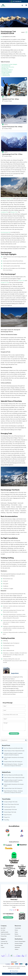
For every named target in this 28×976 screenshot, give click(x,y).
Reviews (16, 934)
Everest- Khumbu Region (20, 941)
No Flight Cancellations (7, 72)
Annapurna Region (19, 943)
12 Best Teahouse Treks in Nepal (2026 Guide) (14, 750)
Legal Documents (4, 932)
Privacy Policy (4, 936)
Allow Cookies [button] (14, 973)
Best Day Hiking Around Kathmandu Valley (13, 748)
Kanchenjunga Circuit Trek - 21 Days (12, 154)
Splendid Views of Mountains (8, 67)
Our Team (3, 930)
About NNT (3, 928)
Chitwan (16, 949)
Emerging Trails (5, 68)
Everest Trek (21, 280)
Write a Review (18, 936)
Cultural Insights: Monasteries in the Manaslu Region (14, 758)
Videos (16, 932)
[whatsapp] (22, 916)
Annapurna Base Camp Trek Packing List (13, 761)
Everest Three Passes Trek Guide (11, 804)
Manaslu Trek (14, 212)
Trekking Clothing (5, 73)
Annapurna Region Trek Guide (10, 801)
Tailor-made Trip (4, 943)
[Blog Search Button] (26, 740)
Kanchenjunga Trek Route (7, 69)
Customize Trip (4, 941)
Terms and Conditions (5, 934)
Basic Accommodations (7, 71)
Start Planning (8, 917)
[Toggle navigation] (25, 5)
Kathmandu (17, 947)
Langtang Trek (4, 212)
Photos (16, 930)
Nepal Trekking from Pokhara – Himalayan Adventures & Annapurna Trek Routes (13, 764)
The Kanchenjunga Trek (7, 198)
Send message (14, 733)
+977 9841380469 (8, 914)
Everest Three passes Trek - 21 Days (12, 126)
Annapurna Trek (5, 282)
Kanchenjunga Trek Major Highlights (9, 64)
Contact (2, 947)
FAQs (2, 945)
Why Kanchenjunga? (6, 65)
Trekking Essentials (6, 75)
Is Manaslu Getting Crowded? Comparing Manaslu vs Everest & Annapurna (13, 754)
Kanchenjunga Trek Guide (9, 807)
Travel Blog (6, 819)
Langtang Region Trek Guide (10, 809)
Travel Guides (18, 928)
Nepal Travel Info (8, 814)
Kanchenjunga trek (5, 232)
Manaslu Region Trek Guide (10, 812)
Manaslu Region (18, 945)
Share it (23, 32)
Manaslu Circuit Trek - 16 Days (10, 99)
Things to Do (7, 817)
